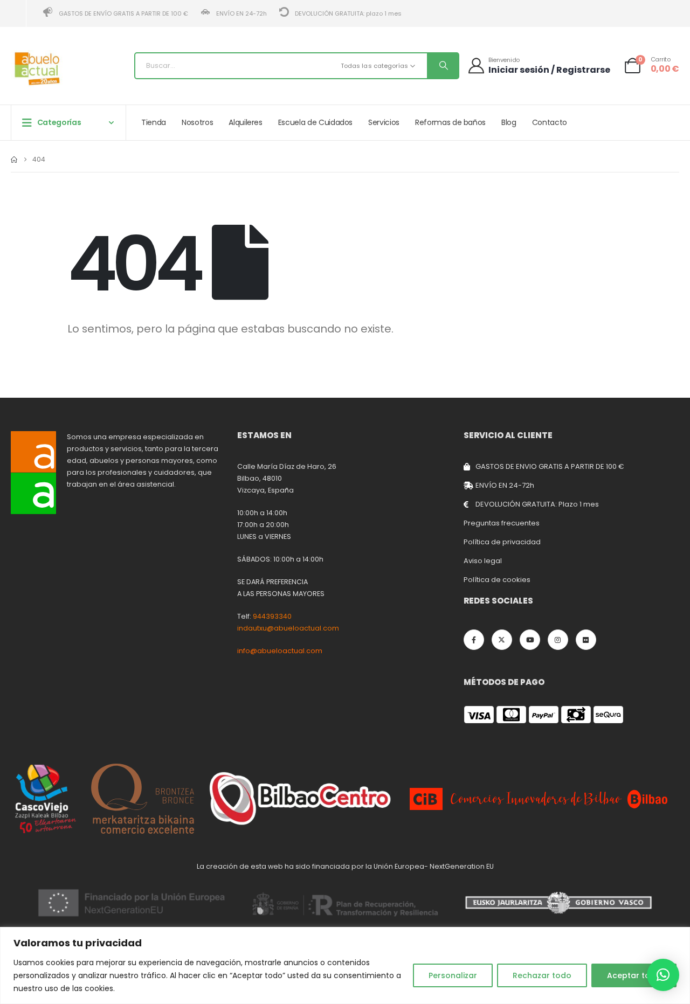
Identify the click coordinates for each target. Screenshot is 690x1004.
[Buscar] (442, 65)
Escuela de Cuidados (315, 122)
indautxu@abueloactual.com (288, 628)
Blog (508, 122)
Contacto (549, 122)
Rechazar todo (542, 975)
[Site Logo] (38, 68)
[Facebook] (474, 639)
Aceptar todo (634, 975)
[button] (663, 975)
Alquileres (246, 122)
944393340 (272, 616)
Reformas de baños (450, 122)
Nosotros (197, 122)
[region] (345, 965)
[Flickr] (586, 639)
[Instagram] (558, 639)
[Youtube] (530, 639)
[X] (502, 639)
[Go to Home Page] (14, 159)
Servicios (383, 122)
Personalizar (453, 975)
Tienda (153, 122)
